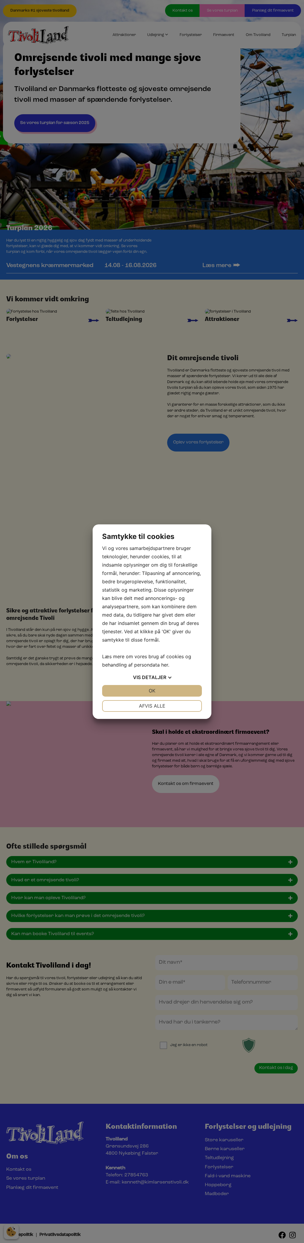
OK (152, 691)
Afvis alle (152, 706)
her (164, 665)
